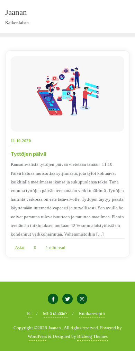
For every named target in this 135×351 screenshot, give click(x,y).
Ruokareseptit (92, 313)
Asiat (19, 247)
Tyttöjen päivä (28, 153)
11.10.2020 (21, 141)
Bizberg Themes (92, 336)
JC (29, 313)
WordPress (37, 336)
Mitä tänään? (55, 313)
